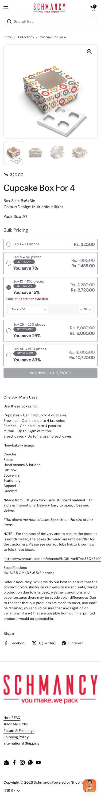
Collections (26, 37)
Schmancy (42, 782)
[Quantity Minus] (80, 309)
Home (8, 37)
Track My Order (16, 724)
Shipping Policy (16, 737)
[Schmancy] (49, 8)
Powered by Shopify (68, 782)
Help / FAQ (12, 717)
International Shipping (21, 743)
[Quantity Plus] (90, 309)
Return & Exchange (19, 730)
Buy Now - (50, 373)
